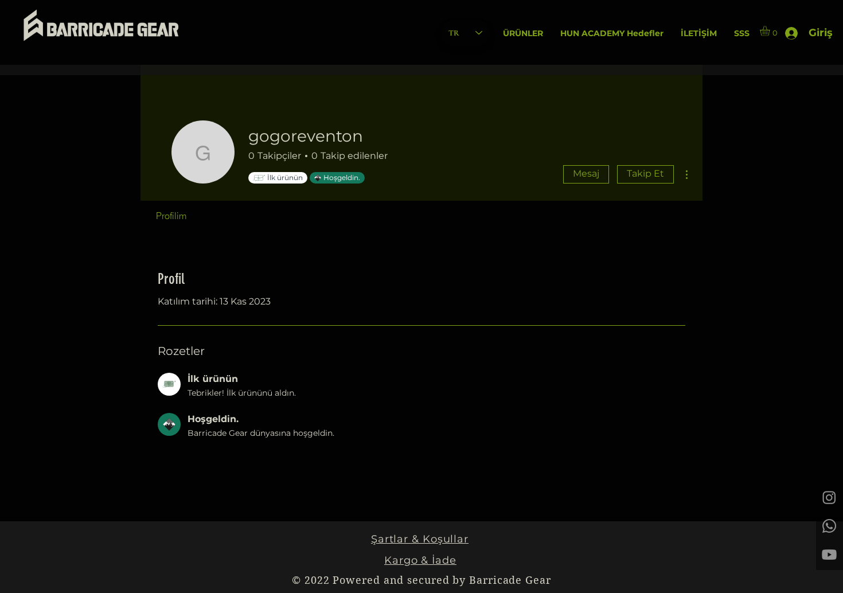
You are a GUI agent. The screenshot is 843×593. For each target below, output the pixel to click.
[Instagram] (829, 497)
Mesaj (586, 173)
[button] (523, 33)
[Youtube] (829, 554)
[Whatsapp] (829, 526)
